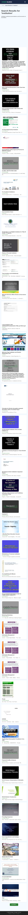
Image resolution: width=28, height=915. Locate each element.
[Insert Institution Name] (10, 204)
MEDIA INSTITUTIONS (7, 856)
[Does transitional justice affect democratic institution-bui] (10, 101)
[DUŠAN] (10, 711)
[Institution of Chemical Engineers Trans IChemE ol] (10, 443)
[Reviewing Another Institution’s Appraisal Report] (10, 464)
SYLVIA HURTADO (6, 876)
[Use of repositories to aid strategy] (10, 829)
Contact (18, 913)
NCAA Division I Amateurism (9, 796)
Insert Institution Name (7, 211)
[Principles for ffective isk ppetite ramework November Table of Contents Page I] (10, 395)
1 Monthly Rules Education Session (11, 534)
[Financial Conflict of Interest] (10, 752)
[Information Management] (10, 627)
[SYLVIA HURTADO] (10, 869)
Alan (3, 897)
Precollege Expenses (7, 817)
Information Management (8, 635)
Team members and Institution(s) (10, 273)
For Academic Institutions (8, 191)
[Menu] (25, 2)
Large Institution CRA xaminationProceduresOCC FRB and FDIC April (14, 325)
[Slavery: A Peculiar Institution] (10, 245)
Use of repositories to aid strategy (10, 836)
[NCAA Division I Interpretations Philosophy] (10, 772)
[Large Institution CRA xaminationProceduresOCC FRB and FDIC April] (10, 312)
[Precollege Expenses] (10, 809)
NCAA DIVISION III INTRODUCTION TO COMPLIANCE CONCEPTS (11, 594)
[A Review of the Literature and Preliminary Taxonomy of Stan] (10, 485)
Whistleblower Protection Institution (11, 554)
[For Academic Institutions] (10, 184)
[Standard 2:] (10, 506)
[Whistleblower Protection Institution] (10, 546)
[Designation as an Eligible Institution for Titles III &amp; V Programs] (10, 224)
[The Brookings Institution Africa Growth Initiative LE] (10, 422)
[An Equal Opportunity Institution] (10, 122)
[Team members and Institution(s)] (10, 265)
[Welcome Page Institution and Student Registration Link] (14, 342)
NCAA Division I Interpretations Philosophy (12, 780)
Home (3, 5)
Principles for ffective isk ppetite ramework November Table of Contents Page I (12, 409)
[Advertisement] (14, 33)
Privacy (10, 913)
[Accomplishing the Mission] (10, 566)
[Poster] (8, 689)
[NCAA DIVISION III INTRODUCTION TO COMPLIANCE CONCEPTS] (10, 586)
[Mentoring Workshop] (10, 607)
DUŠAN (4, 719)
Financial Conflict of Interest (9, 760)
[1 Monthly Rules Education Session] (10, 526)
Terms (14, 913)
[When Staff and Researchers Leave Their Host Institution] (10, 80)
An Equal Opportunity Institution (10, 129)
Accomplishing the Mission (8, 573)
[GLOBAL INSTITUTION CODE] (10, 163)
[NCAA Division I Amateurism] (10, 791)
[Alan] (10, 890)
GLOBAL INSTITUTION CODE (9, 170)
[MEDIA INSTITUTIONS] (10, 849)
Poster (3, 699)
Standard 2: (5, 514)
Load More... (14, 904)
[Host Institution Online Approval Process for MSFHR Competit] (10, 142)
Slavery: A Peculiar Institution (9, 253)
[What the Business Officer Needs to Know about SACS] (10, 287)
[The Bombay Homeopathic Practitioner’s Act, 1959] (10, 731)
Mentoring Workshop (7, 615)
